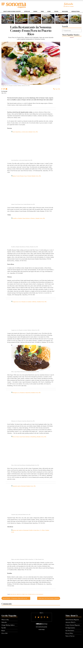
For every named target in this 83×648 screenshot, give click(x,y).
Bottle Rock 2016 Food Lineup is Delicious (48, 598)
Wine (42, 11)
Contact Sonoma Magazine (72, 625)
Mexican (19, 594)
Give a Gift (4, 633)
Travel (56, 11)
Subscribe (4, 622)
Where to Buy (5, 619)
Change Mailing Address (8, 625)
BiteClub (27, 11)
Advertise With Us (70, 622)
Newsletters (75, 11)
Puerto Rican (32, 594)
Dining (35, 11)
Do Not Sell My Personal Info (41, 627)
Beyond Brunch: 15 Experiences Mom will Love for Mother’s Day (16, 598)
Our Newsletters (69, 630)
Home (49, 11)
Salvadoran (39, 594)
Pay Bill (3, 628)
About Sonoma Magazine (72, 619)
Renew (3, 630)
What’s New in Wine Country (12, 11)
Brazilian (13, 594)
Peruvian (24, 594)
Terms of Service (69, 636)
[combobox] (72, 30)
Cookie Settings (42, 629)
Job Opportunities (70, 628)
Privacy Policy (69, 633)
